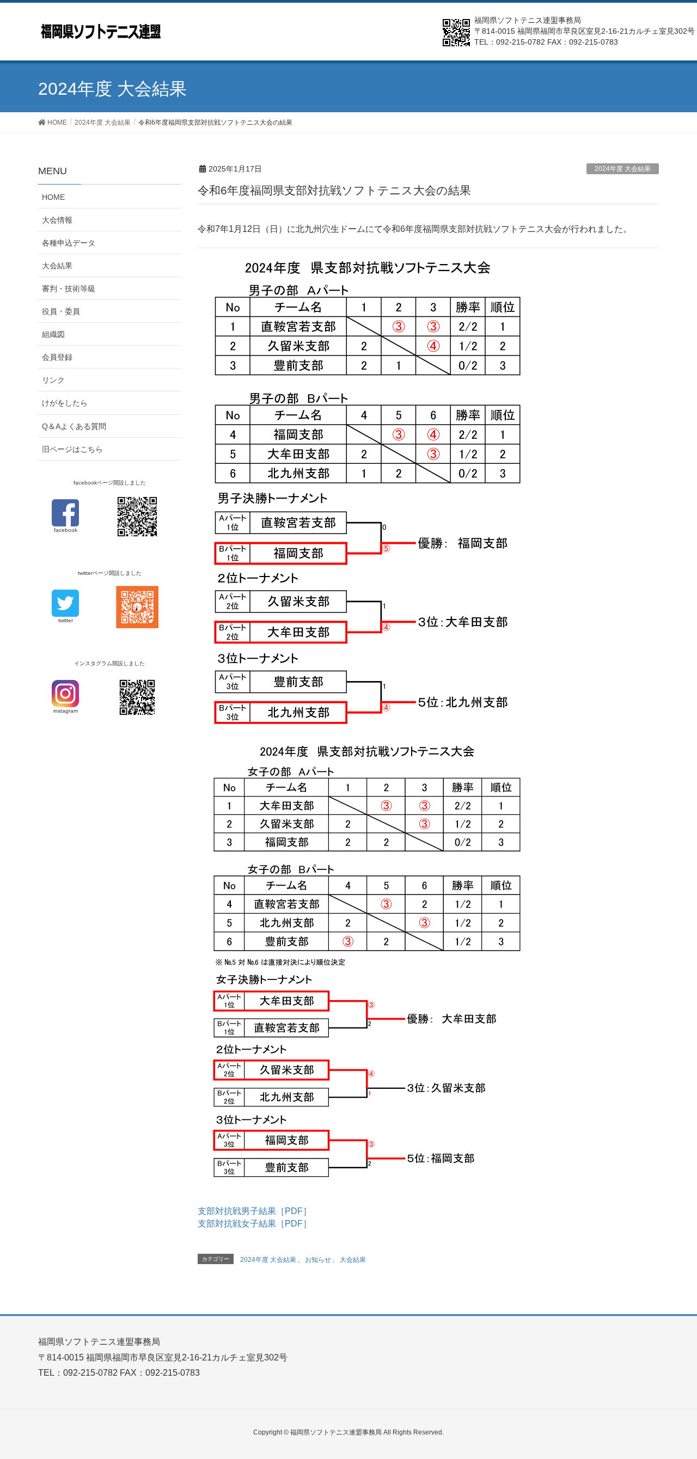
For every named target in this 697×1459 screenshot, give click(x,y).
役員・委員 (61, 311)
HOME (53, 197)
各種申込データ (68, 242)
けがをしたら (65, 403)
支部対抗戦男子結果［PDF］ (254, 1211)
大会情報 (57, 220)
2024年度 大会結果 (623, 169)
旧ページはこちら (72, 449)
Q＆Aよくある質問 (74, 426)
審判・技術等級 (68, 288)
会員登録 (57, 357)
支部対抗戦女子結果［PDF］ (254, 1223)
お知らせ (318, 1260)
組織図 (53, 334)
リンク (53, 380)
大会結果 (353, 1260)
